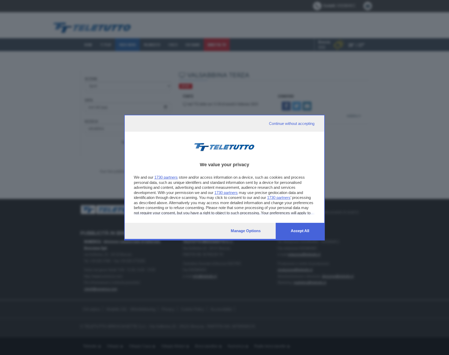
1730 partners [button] (166, 177)
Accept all (300, 231)
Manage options (246, 231)
